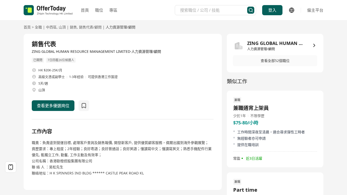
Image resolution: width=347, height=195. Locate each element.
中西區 (51, 27)
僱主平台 (315, 10)
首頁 (85, 10)
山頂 (62, 27)
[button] (275, 60)
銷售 (73, 27)
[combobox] (213, 10)
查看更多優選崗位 (53, 105)
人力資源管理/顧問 (120, 27)
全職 (38, 27)
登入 (272, 10)
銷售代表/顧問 (90, 27)
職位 (99, 10)
